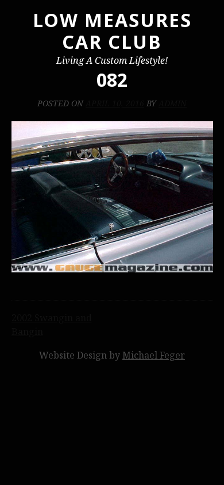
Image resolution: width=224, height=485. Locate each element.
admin (173, 103)
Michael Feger (153, 355)
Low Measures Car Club (112, 30)
